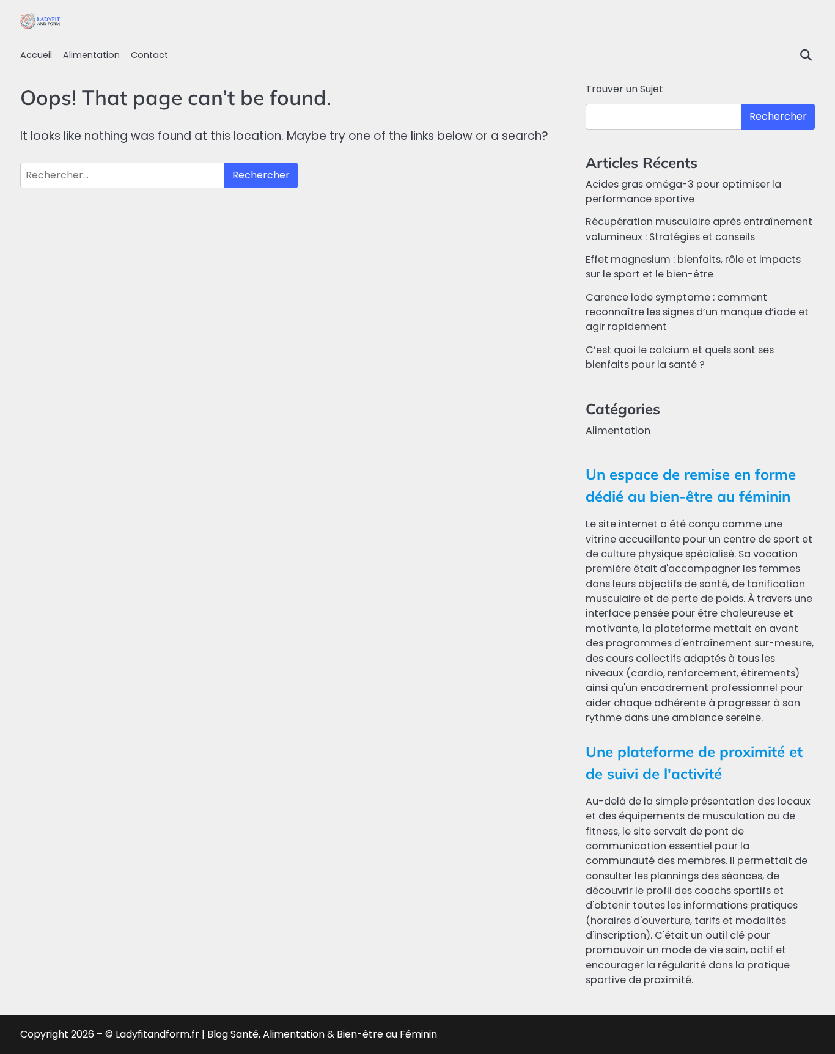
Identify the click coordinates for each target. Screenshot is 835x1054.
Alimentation (91, 55)
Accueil (36, 55)
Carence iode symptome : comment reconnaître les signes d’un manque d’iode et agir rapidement (697, 312)
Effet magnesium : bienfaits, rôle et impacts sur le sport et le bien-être (693, 266)
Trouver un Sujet (624, 89)
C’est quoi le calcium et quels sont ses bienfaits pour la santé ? (680, 357)
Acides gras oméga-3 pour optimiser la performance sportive (683, 191)
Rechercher (778, 116)
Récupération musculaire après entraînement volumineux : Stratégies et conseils (699, 228)
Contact (149, 55)
